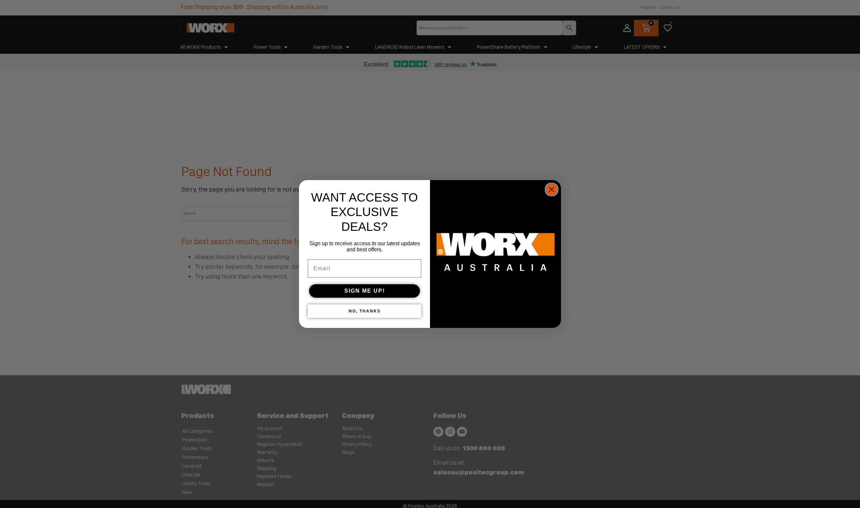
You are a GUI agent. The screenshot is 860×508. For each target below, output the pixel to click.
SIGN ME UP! (364, 291)
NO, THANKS (365, 311)
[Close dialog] (552, 189)
